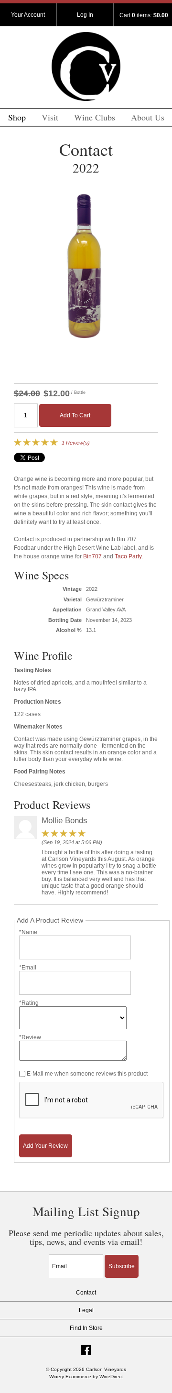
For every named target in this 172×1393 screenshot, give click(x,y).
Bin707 (92, 556)
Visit (50, 117)
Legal (86, 1310)
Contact (86, 1292)
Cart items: (143, 15)
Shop (17, 117)
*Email (27, 967)
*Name (28, 932)
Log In (85, 14)
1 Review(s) (76, 443)
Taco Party (128, 556)
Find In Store (86, 1328)
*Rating (29, 1003)
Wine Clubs (94, 117)
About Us (147, 117)
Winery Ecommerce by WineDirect (86, 1376)
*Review (30, 1037)
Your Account (28, 14)
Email (40, 1256)
